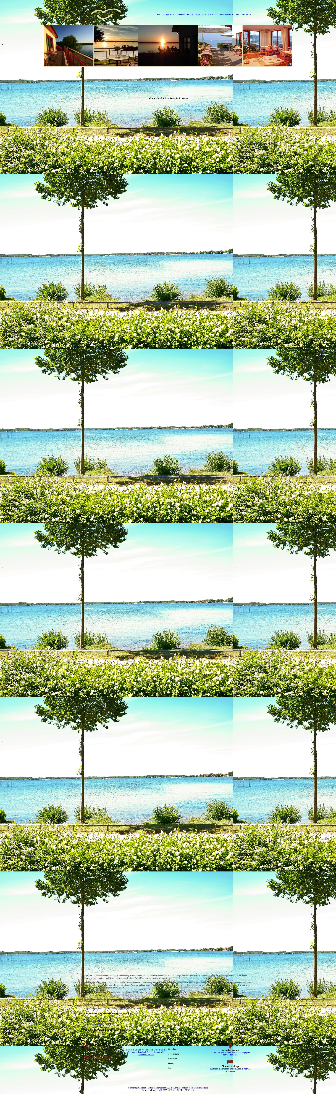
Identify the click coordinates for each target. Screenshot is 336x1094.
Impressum (141, 1088)
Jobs (237, 14)
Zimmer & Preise (183, 14)
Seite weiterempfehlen (198, 1088)
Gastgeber (167, 14)
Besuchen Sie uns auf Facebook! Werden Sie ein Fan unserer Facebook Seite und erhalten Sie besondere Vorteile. (146, 1052)
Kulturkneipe (225, 14)
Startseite (132, 1088)
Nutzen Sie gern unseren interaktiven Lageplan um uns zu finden (230, 1053)
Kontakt (245, 14)
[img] (105, 14)
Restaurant (212, 14)
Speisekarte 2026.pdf (95, 1021)
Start (158, 14)
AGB (169, 1088)
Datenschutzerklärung (157, 1088)
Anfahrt (185, 1088)
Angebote (199, 14)
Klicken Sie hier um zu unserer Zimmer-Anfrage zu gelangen (230, 1070)
